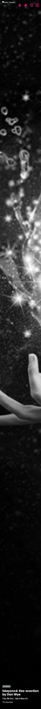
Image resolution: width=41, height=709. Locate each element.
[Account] (19, 5)
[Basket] (25, 5)
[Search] (31, 5)
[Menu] (37, 5)
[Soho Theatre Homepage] (10, 2)
